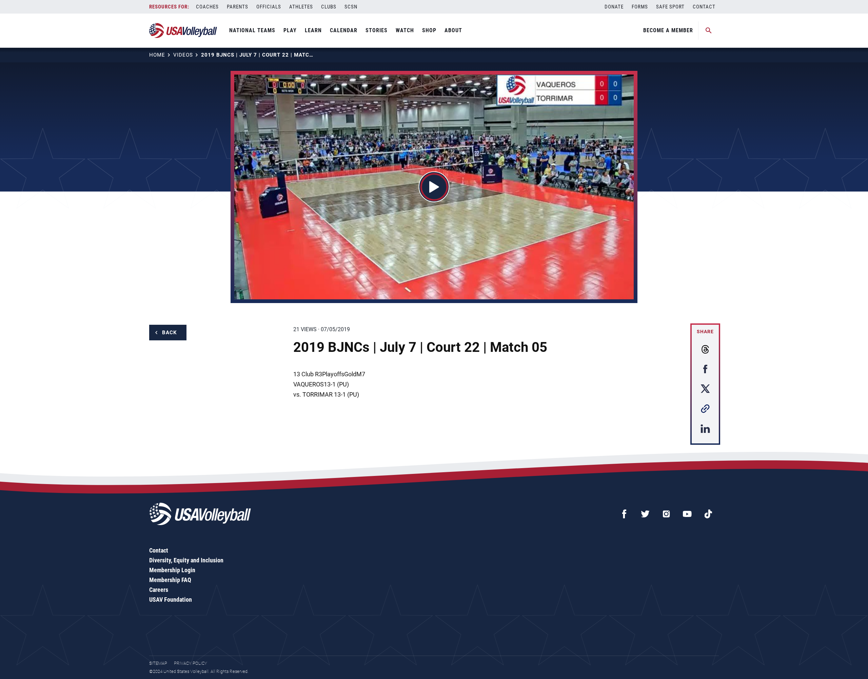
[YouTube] (687, 514)
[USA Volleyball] (183, 30)
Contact (704, 7)
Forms (640, 7)
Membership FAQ (170, 579)
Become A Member (668, 30)
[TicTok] (708, 514)
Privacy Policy (190, 663)
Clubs (328, 7)
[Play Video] (434, 187)
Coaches (207, 7)
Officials (268, 7)
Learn (313, 30)
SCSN (350, 7)
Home (157, 55)
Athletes (301, 7)
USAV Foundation (170, 599)
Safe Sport (670, 7)
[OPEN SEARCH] (708, 30)
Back (169, 332)
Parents (237, 7)
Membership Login (172, 570)
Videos (183, 55)
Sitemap (158, 663)
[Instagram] (666, 514)
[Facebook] (624, 514)
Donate (614, 7)
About (453, 30)
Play (290, 30)
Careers (158, 589)
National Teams (252, 30)
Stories (377, 30)
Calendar (343, 30)
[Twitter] (645, 514)
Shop (429, 30)
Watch (405, 30)
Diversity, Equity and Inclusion (186, 560)
